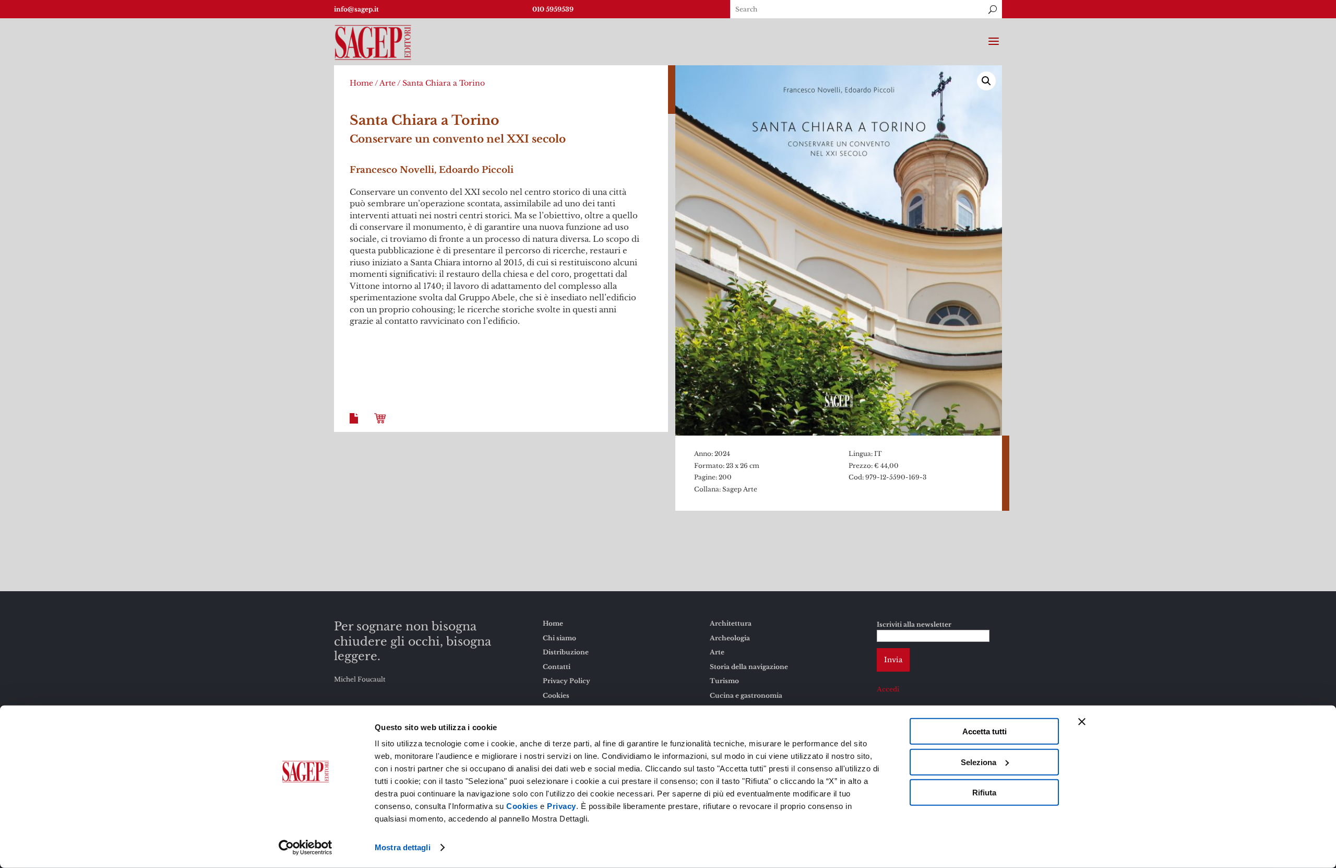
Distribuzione (566, 652)
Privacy (561, 806)
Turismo (724, 681)
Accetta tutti (984, 731)
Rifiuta (984, 792)
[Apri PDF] (355, 426)
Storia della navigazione (749, 667)
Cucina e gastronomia (746, 695)
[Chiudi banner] (1082, 721)
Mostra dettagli (403, 847)
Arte (387, 83)
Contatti (556, 667)
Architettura (731, 623)
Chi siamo (559, 638)
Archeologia (730, 638)
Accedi (888, 689)
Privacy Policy (566, 681)
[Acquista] (382, 426)
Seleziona (978, 761)
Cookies (522, 806)
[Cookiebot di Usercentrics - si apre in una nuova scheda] (305, 847)
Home (361, 83)
